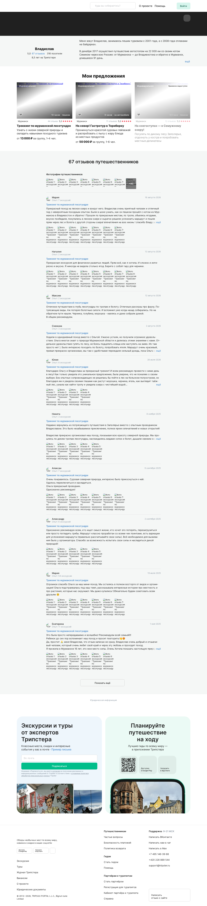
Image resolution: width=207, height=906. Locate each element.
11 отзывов (111, 121)
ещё (158, 222)
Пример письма (61, 749)
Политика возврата (115, 848)
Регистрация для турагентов (120, 887)
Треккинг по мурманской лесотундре (67, 204)
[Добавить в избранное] (20, 114)
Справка (108, 898)
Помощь (160, 5)
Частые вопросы (113, 837)
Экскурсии (23, 861)
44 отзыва (53, 121)
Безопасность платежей (117, 842)
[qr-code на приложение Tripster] (52, 851)
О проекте (145, 5)
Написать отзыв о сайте (159, 896)
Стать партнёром (113, 881)
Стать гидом (111, 862)
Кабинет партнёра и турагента (121, 892)
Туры (19, 866)
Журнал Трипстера (27, 872)
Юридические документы (31, 889)
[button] (183, 6)
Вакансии (22, 878)
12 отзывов (170, 121)
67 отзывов (38, 53)
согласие (56, 771)
